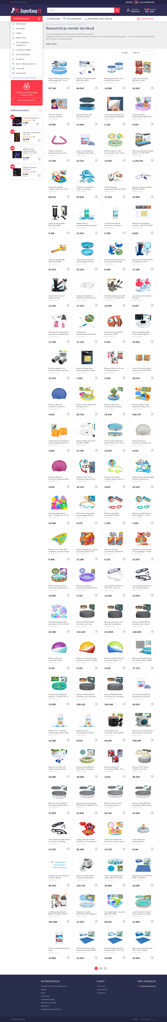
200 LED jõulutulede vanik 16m (31, 135)
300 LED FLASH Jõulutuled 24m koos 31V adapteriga (31, 170)
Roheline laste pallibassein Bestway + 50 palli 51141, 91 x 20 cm (59, 696)
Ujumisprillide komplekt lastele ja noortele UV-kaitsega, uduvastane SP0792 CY (59, 841)
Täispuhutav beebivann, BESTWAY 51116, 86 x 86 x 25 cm (86, 297)
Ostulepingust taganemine (51, 1009)
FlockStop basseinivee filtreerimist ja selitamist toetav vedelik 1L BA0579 (113, 224)
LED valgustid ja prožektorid (22, 43)
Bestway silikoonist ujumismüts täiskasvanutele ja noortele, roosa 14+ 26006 (59, 478)
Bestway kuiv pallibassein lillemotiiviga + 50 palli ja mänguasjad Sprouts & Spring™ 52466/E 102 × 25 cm (86, 768)
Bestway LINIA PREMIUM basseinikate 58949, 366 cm (58, 804)
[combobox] (143, 52)
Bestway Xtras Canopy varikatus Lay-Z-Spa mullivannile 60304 (140, 768)
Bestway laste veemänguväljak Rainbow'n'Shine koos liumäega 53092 (143, 478)
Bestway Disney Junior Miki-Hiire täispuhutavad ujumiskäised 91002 (114, 369)
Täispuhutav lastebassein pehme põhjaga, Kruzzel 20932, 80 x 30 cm (85, 261)
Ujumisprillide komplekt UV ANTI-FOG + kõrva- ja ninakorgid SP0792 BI (113, 587)
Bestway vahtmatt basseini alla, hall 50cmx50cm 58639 (142, 659)
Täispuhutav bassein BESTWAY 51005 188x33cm (86, 913)
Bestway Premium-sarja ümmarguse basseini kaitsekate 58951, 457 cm (113, 804)
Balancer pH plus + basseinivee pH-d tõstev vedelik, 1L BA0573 (85, 732)
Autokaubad (21, 73)
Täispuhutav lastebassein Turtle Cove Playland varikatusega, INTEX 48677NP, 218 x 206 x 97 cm (87, 188)
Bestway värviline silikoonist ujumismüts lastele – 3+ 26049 (114, 659)
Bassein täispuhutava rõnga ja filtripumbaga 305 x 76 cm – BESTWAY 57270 (59, 79)
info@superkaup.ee (20, 2)
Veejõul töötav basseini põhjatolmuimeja (57, 297)
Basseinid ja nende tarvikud (77, 24)
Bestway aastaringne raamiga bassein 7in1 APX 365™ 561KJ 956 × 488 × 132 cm (142, 152)
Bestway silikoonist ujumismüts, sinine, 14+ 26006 (57, 406)
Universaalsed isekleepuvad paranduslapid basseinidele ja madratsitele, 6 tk (114, 116)
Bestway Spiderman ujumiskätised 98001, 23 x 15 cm (114, 768)
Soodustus (147, 18)
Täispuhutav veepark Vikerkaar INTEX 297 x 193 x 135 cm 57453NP (59, 188)
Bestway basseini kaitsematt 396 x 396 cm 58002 (142, 949)
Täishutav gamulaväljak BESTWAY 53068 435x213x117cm (57, 261)
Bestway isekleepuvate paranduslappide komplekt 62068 (85, 369)
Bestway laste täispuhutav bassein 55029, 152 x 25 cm (114, 442)
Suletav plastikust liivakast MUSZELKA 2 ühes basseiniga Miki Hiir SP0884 (87, 841)
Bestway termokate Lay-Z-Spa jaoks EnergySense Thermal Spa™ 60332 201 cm (115, 623)
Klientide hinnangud (48, 1003)
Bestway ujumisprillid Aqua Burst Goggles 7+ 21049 (142, 514)
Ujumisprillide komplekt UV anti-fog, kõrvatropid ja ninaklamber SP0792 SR (141, 587)
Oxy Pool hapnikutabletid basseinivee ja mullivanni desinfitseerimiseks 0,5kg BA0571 (141, 696)
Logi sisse (134, 9)
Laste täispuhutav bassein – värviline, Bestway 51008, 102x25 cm (142, 913)
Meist (43, 993)
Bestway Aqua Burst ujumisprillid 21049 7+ (112, 514)
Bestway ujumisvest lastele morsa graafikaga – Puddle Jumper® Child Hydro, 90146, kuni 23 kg (142, 551)
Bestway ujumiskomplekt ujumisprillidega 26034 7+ (85, 514)
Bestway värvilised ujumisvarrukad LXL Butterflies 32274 (56, 116)
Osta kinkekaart (26, 100)
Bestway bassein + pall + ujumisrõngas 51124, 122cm (114, 152)
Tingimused (45, 996)
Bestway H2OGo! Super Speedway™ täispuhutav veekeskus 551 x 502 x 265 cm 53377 (142, 406)
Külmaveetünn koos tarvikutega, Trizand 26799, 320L (113, 732)
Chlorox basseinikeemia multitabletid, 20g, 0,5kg (84, 152)
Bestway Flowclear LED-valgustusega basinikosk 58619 (57, 768)
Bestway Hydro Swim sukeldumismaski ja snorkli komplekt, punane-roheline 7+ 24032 (86, 478)
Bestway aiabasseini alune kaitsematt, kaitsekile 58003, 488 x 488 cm (86, 949)
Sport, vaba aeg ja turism (26, 64)
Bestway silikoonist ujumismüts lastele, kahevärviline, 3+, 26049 (57, 659)
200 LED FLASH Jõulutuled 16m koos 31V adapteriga (31, 119)
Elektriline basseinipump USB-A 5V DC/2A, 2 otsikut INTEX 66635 (115, 297)
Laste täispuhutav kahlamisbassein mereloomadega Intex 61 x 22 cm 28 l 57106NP (142, 841)
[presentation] (40, 110)
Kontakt (44, 989)
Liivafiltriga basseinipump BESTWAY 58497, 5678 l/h (58, 913)
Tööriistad (20, 68)
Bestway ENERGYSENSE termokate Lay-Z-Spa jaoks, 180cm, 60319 (114, 696)
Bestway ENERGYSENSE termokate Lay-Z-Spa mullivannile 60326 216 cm (85, 623)
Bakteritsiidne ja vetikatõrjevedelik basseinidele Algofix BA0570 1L (86, 224)
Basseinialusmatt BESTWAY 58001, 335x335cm (142, 877)
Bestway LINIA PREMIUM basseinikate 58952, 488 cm (142, 804)
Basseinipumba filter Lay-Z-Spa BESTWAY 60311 (114, 79)
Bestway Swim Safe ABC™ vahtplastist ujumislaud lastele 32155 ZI (59, 551)
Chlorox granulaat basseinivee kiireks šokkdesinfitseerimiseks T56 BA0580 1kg (59, 949)
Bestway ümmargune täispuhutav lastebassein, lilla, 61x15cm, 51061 (86, 587)
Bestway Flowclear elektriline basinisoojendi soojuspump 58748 (142, 732)
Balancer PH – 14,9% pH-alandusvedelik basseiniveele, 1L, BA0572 (59, 732)
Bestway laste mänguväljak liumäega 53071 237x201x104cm (86, 406)
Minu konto (101, 986)
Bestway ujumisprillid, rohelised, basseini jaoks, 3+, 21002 (114, 478)
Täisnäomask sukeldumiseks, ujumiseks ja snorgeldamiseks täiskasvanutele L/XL (59, 333)
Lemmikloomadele (23, 50)
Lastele (19, 33)
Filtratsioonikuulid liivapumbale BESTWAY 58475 (115, 188)
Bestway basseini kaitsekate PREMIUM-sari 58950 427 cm (87, 804)
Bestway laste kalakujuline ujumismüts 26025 (113, 333)
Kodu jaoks (20, 28)
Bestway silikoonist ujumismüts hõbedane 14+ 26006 (141, 442)
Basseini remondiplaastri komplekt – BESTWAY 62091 (142, 224)
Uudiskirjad (101, 993)
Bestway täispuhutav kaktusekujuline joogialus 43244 (113, 406)
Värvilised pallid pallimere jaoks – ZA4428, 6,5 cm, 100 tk (59, 514)
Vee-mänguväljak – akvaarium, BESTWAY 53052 (115, 913)
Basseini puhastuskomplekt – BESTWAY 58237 (86, 79)
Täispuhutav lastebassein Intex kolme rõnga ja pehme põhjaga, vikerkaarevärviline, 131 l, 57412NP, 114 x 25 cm (114, 841)
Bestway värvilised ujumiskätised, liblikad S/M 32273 (113, 551)
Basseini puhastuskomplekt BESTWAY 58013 (142, 188)
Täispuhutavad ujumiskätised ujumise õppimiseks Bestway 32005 (59, 442)
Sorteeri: (125, 52)
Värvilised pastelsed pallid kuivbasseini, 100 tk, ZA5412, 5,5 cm (59, 623)
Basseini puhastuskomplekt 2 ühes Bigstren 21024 (142, 261)
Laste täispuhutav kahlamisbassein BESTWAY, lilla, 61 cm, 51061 (142, 116)
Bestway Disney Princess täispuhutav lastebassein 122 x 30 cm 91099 (59, 587)
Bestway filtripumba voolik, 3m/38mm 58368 (86, 442)
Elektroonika (21, 38)
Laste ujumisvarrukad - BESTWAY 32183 (140, 79)
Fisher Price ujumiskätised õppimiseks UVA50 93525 (141, 369)
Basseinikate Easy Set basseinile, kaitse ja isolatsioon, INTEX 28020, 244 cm (87, 116)
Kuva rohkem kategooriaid (24, 78)
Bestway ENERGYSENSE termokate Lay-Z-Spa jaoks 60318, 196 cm (86, 696)
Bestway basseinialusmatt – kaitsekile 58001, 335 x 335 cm (114, 949)
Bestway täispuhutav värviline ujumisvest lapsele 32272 (86, 551)
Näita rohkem (51, 44)
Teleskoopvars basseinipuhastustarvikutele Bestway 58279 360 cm (86, 333)
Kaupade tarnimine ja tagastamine (54, 986)
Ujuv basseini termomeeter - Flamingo (142, 297)
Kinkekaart (45, 1006)
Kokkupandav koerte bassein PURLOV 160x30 (59, 877)
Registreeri (135, 11)
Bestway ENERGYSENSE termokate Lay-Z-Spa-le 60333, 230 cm (141, 623)
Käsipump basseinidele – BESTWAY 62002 (57, 224)
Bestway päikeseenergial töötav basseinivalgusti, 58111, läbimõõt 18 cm (141, 333)
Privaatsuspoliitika (47, 999)
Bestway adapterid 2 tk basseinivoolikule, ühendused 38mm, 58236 (59, 369)
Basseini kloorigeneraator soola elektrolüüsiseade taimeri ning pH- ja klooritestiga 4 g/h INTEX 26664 (85, 877)
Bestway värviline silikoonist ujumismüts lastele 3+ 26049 (86, 659)
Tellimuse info (102, 989)
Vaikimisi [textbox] (136, 52)
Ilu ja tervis (20, 59)
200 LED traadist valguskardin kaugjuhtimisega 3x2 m (30, 153)
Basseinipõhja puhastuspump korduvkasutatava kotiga (114, 261)
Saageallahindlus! (140, 2)
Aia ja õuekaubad (23, 54)
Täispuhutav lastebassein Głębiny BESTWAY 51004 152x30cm (113, 877)
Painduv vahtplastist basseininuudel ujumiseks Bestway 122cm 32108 (57, 152)
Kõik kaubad (21, 24)
